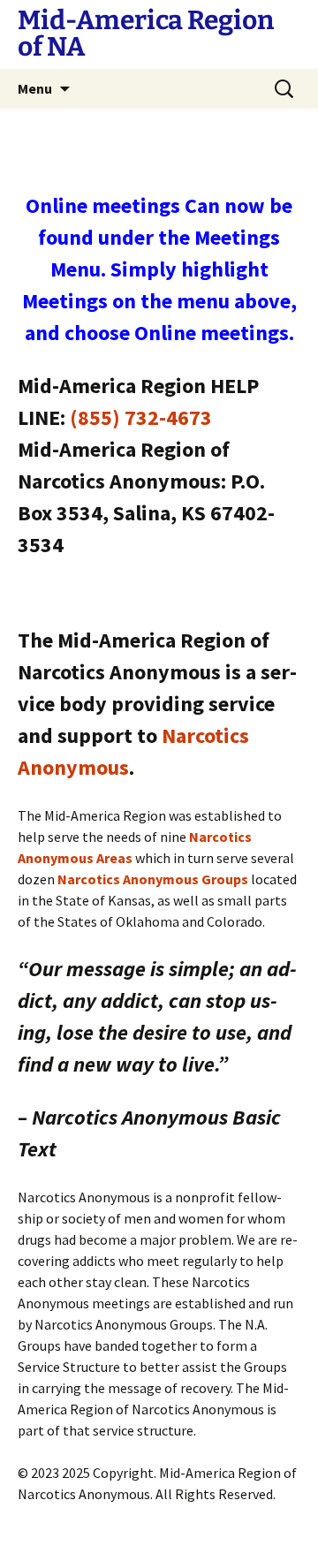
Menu (35, 88)
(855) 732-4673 (141, 417)
